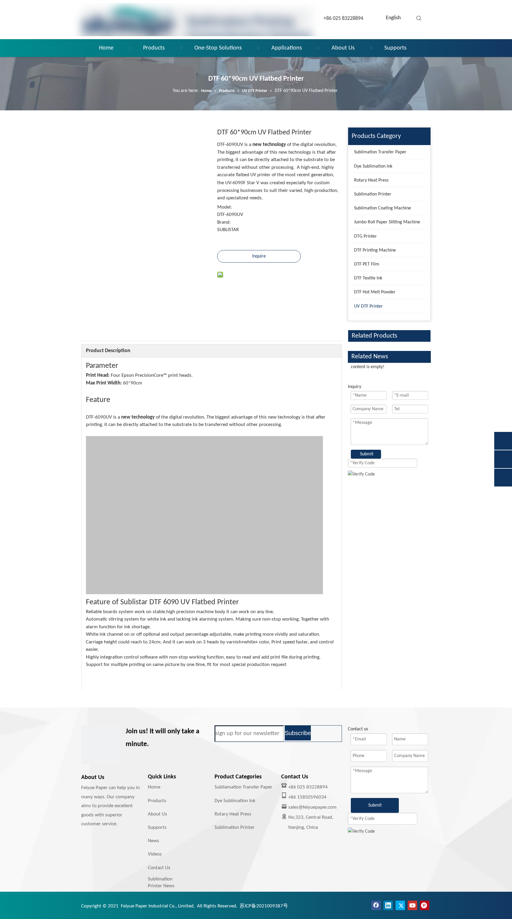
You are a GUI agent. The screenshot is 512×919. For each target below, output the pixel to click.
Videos (155, 854)
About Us (157, 814)
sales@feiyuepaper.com (312, 807)
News (153, 840)
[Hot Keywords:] (419, 18)
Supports (157, 827)
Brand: (224, 222)
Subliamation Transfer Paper (243, 787)
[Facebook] (376, 905)
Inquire (259, 256)
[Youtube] (412, 905)
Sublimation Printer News (161, 882)
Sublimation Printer (235, 827)
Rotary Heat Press (233, 814)
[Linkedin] (388, 905)
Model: (224, 207)
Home (154, 787)
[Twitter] (400, 905)
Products (157, 800)
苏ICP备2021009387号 (264, 906)
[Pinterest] (424, 905)
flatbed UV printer (253, 175)
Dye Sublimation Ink (235, 800)
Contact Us (159, 867)
